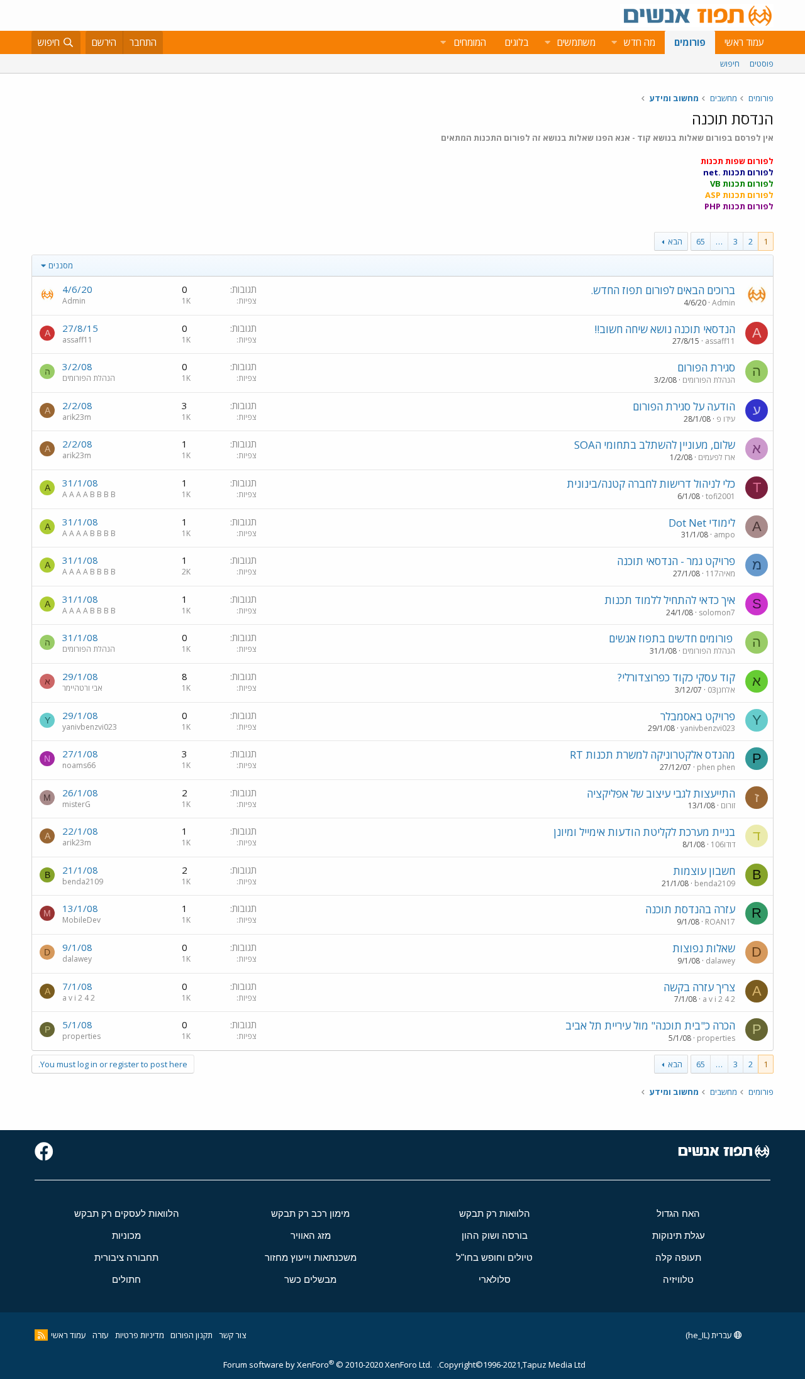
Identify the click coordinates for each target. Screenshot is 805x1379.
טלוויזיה (678, 1279)
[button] (614, 42)
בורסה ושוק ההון (495, 1235)
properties (716, 1038)
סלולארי (495, 1279)
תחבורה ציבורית (126, 1257)
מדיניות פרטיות (139, 1335)
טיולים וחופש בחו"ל (494, 1257)
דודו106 (723, 844)
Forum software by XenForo (327, 1364)
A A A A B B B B (89, 494)
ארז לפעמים (716, 457)
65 (700, 241)
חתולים (126, 1279)
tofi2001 (720, 496)
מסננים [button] (60, 265)
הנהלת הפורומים (708, 380)
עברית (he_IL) (710, 1335)
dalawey (720, 960)
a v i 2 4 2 (718, 999)
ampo (724, 534)
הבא (675, 241)
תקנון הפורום (191, 1335)
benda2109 (714, 883)
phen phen (716, 767)
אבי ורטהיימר (82, 688)
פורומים (690, 42)
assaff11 (720, 341)
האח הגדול (678, 1213)
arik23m (76, 417)
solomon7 (717, 612)
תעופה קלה (678, 1257)
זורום (728, 805)
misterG (76, 804)
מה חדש (639, 42)
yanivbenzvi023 (707, 728)
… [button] (719, 241)
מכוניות (126, 1235)
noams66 (79, 765)
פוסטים (762, 63)
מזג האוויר (311, 1235)
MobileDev (81, 920)
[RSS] (41, 1335)
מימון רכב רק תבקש (310, 1213)
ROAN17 (720, 921)
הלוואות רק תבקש (494, 1213)
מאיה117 (720, 573)
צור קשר (232, 1335)
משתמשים (576, 42)
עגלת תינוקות (678, 1235)
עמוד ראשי (744, 42)
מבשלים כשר (310, 1279)
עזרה (100, 1335)
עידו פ (725, 419)
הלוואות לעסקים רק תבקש (126, 1213)
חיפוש (730, 63)
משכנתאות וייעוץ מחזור (311, 1257)
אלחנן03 (721, 689)
